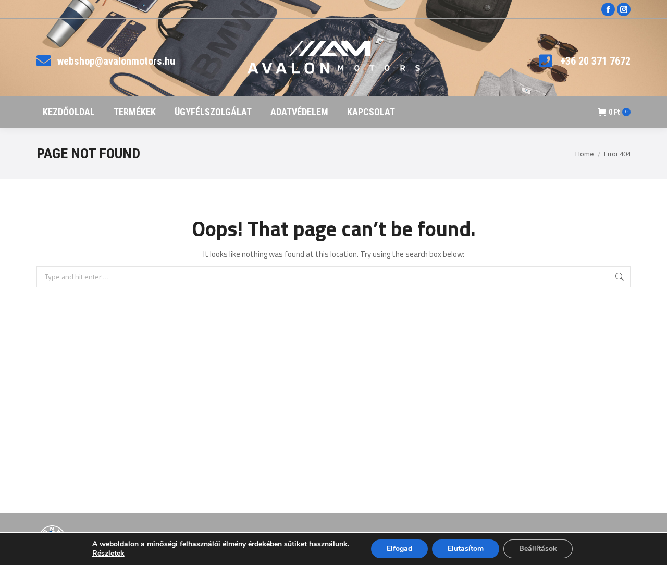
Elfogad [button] (399, 549)
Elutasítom (466, 549)
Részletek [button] (108, 553)
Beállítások (538, 549)
